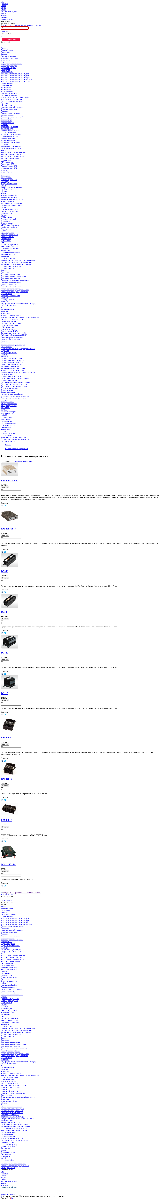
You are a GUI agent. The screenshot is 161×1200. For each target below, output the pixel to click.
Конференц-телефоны (9, 227)
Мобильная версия (8, 1194)
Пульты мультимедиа (9, 321)
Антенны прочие (7, 123)
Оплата (3, 6)
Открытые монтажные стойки (12, 364)
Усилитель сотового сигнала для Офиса (15, 77)
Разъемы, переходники (9, 211)
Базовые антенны (7, 115)
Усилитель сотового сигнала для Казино (16, 81)
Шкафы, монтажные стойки (11, 358)
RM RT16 (6, 820)
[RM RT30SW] (9, 524)
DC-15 (4, 693)
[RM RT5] (9, 733)
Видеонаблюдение (8, 140)
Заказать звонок (5, 31)
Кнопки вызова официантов (11, 203)
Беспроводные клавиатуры (11, 376)
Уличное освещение (8, 284)
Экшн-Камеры (6, 213)
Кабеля (3, 193)
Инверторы (5, 256)
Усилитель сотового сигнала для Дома (15, 76)
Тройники (4, 270)
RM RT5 (6, 737)
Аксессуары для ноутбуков (11, 286)
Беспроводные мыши (9, 380)
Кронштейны (6, 160)
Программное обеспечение (11, 323)
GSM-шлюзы (6, 239)
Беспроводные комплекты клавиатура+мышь (18, 372)
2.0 (2, 307)
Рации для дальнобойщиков (11, 64)
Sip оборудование (7, 233)
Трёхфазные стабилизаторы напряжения (16, 264)
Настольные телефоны (9, 235)
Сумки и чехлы (6, 294)
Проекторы (5, 103)
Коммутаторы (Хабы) (9, 406)
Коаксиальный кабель (9, 195)
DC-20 (4, 652)
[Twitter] (5, 505)
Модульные (5, 250)
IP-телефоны (5, 221)
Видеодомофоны (7, 390)
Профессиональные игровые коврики (15, 378)
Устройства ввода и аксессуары (12, 370)
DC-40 (4, 571)
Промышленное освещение (11, 282)
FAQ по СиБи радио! (9, 12)
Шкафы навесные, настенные (12, 362)
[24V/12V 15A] (9, 860)
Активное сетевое (7, 402)
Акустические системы (9, 305)
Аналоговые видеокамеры (11, 146)
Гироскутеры (6, 427)
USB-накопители (7, 327)
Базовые (4, 54)
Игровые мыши (7, 374)
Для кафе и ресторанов (9, 58)
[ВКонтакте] (2, 505)
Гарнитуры (5, 182)
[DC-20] (9, 648)
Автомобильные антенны (10, 113)
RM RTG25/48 (9, 480)
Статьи (3, 10)
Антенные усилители (9, 93)
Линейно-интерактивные (10, 252)
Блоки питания (6, 347)
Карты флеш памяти (8, 329)
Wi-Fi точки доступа (8, 412)
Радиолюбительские (8, 56)
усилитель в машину (8, 91)
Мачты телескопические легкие (12, 156)
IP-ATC (3, 231)
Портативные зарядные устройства (14, 384)
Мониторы (5, 302)
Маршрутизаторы (7, 414)
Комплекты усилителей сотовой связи (15, 97)
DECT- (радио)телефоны (10, 225)
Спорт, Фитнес (6, 172)
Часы (3, 174)
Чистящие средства (8, 300)
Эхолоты (4, 170)
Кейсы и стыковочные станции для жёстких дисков (20, 317)
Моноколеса (5, 429)
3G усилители (6, 87)
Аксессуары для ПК (8, 309)
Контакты (4, 15)
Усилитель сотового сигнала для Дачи (15, 74)
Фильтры (4, 357)
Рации (3, 48)
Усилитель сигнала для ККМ (11, 99)
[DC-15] (9, 689)
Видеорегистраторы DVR (10, 142)
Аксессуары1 (6, 229)
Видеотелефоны (7, 223)
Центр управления (8, 441)
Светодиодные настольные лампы (14, 276)
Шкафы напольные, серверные (12, 360)
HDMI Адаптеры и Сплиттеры (12, 319)
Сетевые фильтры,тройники (11, 266)
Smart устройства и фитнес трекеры (14, 386)
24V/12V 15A (8, 864)
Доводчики (5, 400)
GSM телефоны (6, 217)
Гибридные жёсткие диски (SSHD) (14, 335)
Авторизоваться (7, 19)
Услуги (3, 8)
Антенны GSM (6, 119)
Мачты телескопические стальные (13, 152)
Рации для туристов (8, 62)
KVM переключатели (9, 404)
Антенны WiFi (6, 121)
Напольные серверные (9, 245)
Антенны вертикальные (10, 131)
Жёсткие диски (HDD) (9, 331)
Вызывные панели (8, 392)
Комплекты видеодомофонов (12, 394)
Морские (4, 125)
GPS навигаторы (7, 162)
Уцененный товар (7, 201)
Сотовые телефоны (8, 258)
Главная (8, 445)
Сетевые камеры (7, 417)
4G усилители (6, 89)
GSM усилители (7, 72)
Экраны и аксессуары (9, 109)
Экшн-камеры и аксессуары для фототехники (18, 349)
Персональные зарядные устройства (14, 292)
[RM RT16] (9, 815)
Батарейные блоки (8, 254)
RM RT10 (6, 778)
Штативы (4, 355)
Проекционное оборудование (12, 101)
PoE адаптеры (6, 419)
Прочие (4, 191)
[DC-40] (9, 567)
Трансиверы (5, 408)
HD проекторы (6, 105)
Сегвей (3, 431)
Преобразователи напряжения (12, 205)
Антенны (4, 111)
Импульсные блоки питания (11, 188)
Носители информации (9, 325)
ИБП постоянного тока (9, 246)
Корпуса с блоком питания (11, 343)
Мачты (3, 150)
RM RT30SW (8, 528)
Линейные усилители (9, 95)
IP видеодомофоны (8, 433)
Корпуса (4, 341)
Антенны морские (8, 138)
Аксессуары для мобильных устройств (15, 382)
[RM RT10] (9, 774)
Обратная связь (5, 36)
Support (3, 14)
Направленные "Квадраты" (11, 134)
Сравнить (4, 503)
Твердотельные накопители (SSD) (13, 333)
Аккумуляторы (6, 178)
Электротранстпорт (8, 425)
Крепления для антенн (9, 127)
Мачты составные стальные (11, 154)
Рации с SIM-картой (8, 68)
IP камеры (4, 144)
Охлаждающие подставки (10, 288)
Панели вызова (6, 435)
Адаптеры (4, 311)
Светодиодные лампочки (10, 274)
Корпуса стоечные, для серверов (13, 345)
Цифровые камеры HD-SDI (11, 148)
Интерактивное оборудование (12, 107)
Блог (2, 2)
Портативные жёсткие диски (12, 337)
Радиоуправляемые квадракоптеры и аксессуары (19, 303)
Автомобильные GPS (9, 166)
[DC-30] (9, 607)
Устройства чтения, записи (11, 315)
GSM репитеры (6, 85)
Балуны (4, 215)
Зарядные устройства (9, 184)
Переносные (5, 52)
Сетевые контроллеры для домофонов (15, 439)
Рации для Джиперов (9, 66)
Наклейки (4, 298)
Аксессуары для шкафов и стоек (13, 368)
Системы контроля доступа (11, 388)
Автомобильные (7, 50)
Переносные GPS (7, 164)
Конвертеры (5, 313)
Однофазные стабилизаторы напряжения (16, 262)
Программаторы (7, 190)
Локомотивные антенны (10, 136)
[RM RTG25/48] (9, 476)
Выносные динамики (9, 180)
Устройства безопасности (10, 296)
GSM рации (5, 70)
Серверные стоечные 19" (10, 248)
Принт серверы (6, 421)
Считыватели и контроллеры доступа (15, 396)
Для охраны (5, 60)
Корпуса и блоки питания (10, 339)
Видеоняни (5, 351)
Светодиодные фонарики (10, 278)
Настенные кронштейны (10, 366)
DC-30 (4, 611)
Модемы (4, 410)
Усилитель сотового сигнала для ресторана (17, 79)
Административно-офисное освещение (15, 280)
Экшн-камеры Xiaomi (9, 353)
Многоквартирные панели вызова (13, 437)
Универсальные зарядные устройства (15, 290)
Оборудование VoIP (8, 423)
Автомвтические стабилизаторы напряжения (18, 260)
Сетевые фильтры (7, 268)
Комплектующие (7, 129)
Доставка (4, 4)
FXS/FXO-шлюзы (7, 237)
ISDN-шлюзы (6, 241)
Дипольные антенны (8, 133)
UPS (2, 243)
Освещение (5, 272)
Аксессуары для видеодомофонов (13, 398)
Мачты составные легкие (10, 158)
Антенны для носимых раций (12, 117)
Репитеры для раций (8, 219)
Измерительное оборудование (12, 199)
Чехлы (3, 186)
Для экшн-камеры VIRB (10, 209)
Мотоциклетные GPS (9, 168)
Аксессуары (5, 176)
